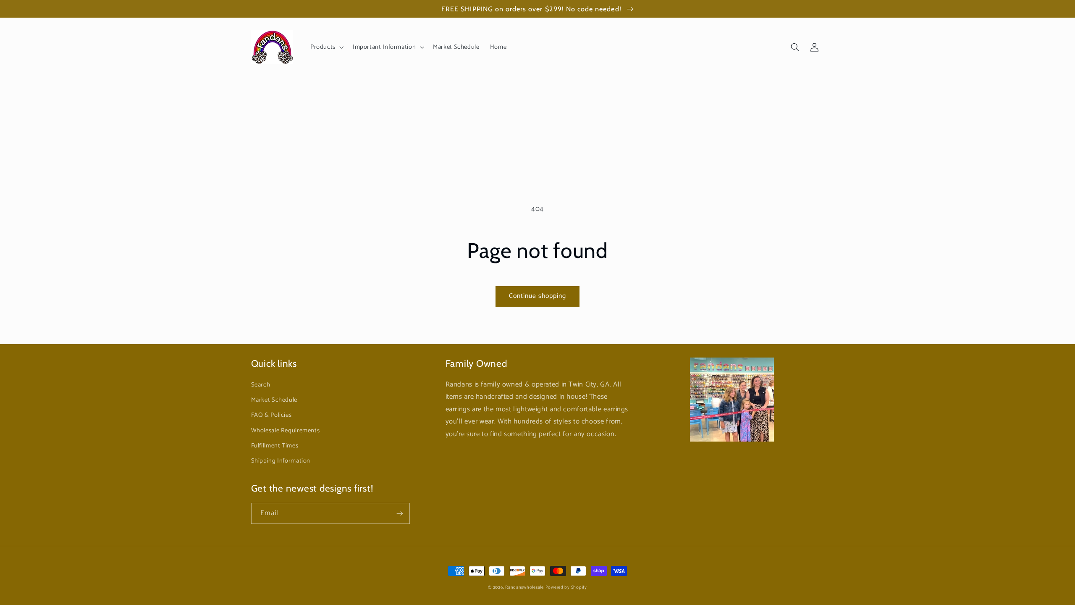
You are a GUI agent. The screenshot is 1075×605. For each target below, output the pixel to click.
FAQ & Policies (271, 415)
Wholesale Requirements (285, 431)
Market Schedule (274, 400)
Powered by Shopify (566, 587)
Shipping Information (281, 461)
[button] (326, 47)
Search (260, 385)
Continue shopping (537, 296)
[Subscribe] (399, 513)
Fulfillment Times (275, 446)
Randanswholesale (524, 587)
